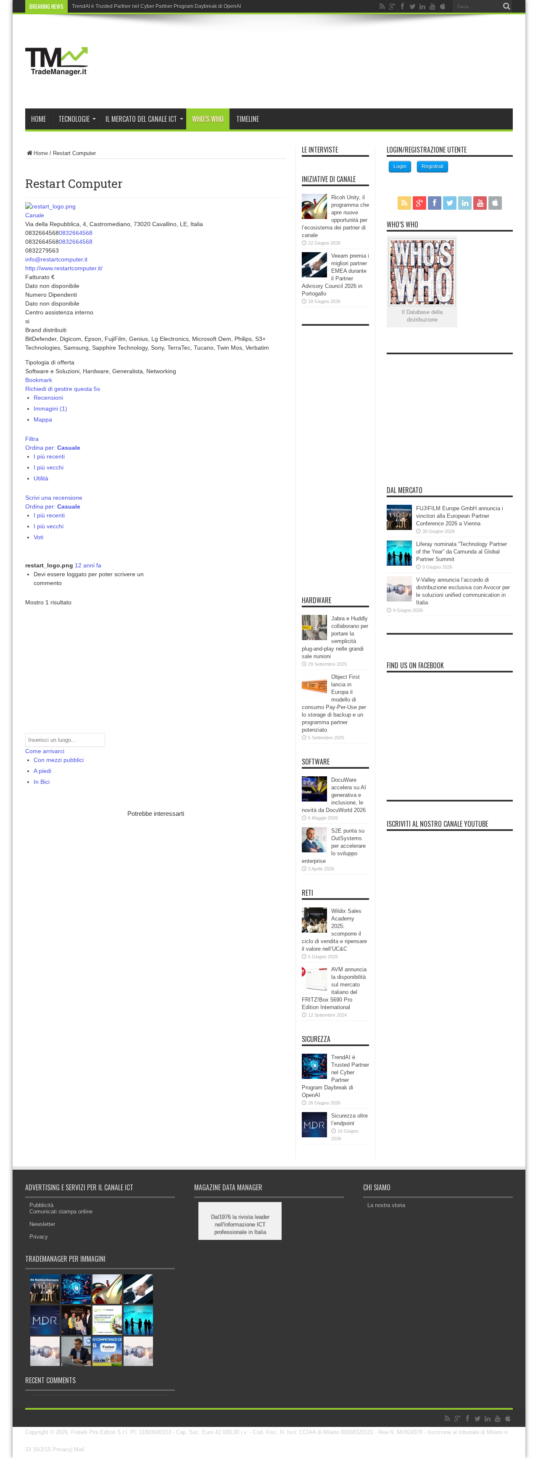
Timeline (247, 119)
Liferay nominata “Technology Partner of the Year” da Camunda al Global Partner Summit (461, 551)
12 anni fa (88, 565)
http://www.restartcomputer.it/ (64, 268)
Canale (34, 215)
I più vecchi (48, 467)
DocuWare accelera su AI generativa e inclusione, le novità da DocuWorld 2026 (334, 795)
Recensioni (48, 397)
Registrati (432, 166)
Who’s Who (208, 119)
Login (399, 166)
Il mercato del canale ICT (141, 119)
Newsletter (42, 1224)
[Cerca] (506, 6)
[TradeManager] (56, 87)
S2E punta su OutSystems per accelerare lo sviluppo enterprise (334, 846)
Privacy (38, 1237)
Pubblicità (41, 1205)
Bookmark (38, 380)
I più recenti (49, 456)
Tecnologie (74, 119)
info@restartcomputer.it (56, 259)
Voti (38, 537)
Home (38, 119)
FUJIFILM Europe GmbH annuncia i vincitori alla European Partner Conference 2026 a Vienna (459, 516)
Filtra (32, 438)
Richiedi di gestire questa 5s (62, 388)
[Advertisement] (123, 882)
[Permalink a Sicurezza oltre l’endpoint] (314, 1135)
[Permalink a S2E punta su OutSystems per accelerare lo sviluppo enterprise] (314, 850)
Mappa (43, 419)
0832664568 (75, 232)
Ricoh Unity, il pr (90, 6)
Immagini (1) (50, 408)
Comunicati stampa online (60, 1211)
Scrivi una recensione (53, 497)
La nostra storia (386, 1205)
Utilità (41, 478)
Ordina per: (52, 447)
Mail (79, 1449)
